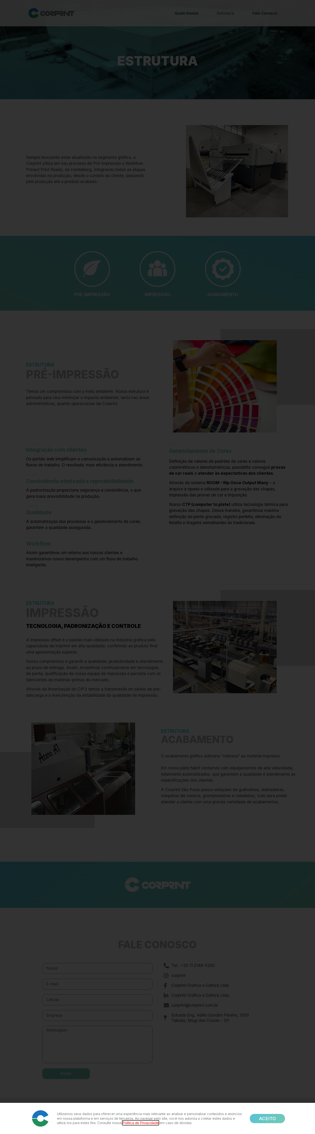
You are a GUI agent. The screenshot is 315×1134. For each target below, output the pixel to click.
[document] (157, 567)
